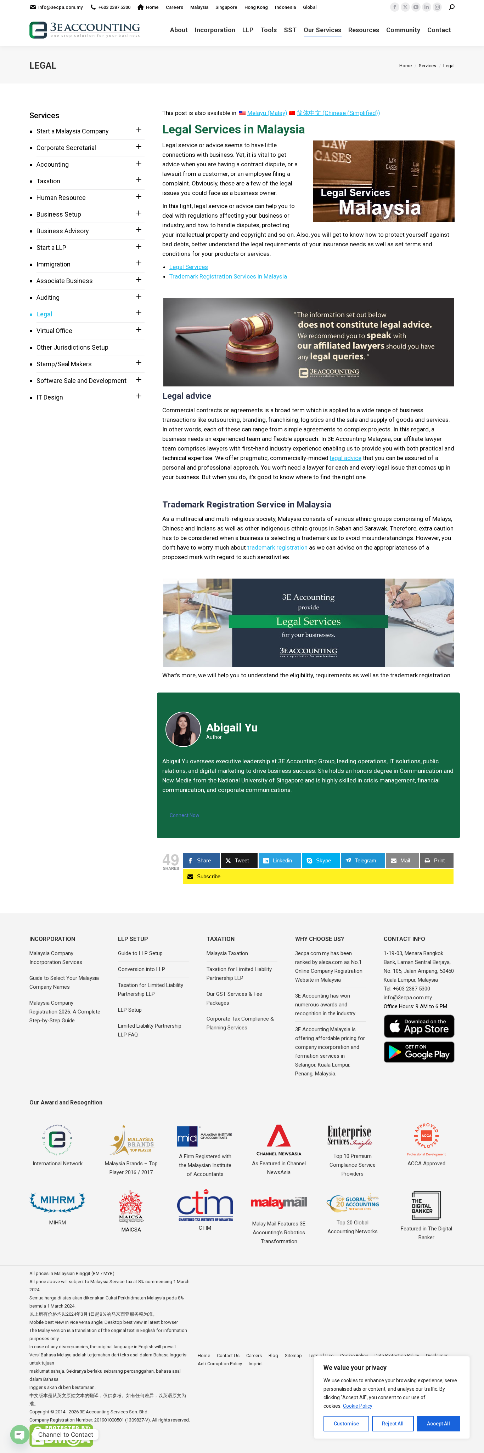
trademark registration (277, 547)
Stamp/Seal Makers (64, 364)
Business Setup (58, 214)
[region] (392, 1397)
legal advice (345, 457)
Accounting (52, 164)
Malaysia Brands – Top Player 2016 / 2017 (131, 1168)
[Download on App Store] (419, 1026)
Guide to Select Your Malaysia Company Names (64, 982)
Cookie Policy (357, 1406)
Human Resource (61, 197)
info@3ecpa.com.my (60, 7)
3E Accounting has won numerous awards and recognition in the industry (325, 1005)
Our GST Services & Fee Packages (234, 998)
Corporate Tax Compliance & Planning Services (240, 1023)
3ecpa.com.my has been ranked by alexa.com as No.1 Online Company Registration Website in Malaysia (328, 966)
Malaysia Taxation (227, 953)
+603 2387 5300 (114, 7)
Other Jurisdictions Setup (72, 347)
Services (44, 115)
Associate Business (64, 281)
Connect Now (184, 815)
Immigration (53, 264)
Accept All (438, 1423)
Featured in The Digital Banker (426, 1233)
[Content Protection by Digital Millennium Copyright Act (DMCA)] (61, 1445)
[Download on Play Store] (419, 1051)
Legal (44, 314)
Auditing (48, 297)
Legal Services (188, 266)
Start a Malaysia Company (72, 131)
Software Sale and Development (81, 380)
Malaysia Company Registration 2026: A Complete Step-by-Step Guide (64, 1012)
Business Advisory (62, 231)
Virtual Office (54, 330)
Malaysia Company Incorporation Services (55, 957)
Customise (346, 1423)
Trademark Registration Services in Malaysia (228, 276)
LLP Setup (130, 1010)
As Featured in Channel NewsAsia (279, 1168)
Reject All (393, 1423)
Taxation (48, 181)
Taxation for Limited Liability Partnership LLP (150, 989)
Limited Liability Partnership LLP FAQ (149, 1030)
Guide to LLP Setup (140, 953)
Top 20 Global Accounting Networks (352, 1227)
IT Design (49, 397)
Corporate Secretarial (66, 147)
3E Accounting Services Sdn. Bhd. (114, 1411)
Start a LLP (51, 247)
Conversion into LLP (141, 969)
